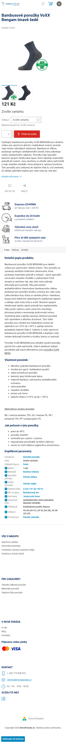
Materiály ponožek (10, 588)
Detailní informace (10, 176)
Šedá (25, 464)
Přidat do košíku (29, 134)
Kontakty (6, 635)
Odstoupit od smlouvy (13, 739)
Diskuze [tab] (15, 250)
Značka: (8, 28)
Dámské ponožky (31, 457)
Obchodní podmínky (11, 546)
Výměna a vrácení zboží (13, 553)
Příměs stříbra (30, 477)
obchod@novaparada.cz (19, 679)
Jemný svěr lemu (31, 496)
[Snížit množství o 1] (12, 136)
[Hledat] (43, 4)
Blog (4, 631)
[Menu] (59, 4)
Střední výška (29, 483)
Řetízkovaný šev (31, 492)
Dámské (35, 517)
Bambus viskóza (31, 472)
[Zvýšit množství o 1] (12, 132)
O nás (4, 627)
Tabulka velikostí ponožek (14, 585)
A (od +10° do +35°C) (33, 489)
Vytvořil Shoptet (36, 718)
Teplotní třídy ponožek (12, 592)
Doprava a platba (10, 542)
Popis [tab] (7, 250)
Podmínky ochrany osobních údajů (18, 550)
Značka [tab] (24, 250)
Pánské (26, 517)
